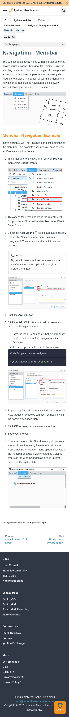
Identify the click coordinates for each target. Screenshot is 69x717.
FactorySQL (10, 599)
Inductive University (15, 570)
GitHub (7, 672)
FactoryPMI (9, 604)
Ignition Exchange (14, 643)
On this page (12, 44)
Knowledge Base (13, 580)
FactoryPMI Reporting (16, 609)
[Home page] (6, 20)
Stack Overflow (12, 633)
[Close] (66, 3)
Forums (7, 638)
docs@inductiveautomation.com (34, 701)
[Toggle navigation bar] (5, 10)
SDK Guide (9, 575)
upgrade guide (54, 2)
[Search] (63, 10)
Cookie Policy (11, 682)
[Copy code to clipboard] (62, 361)
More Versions (11, 614)
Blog (5, 667)
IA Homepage (11, 661)
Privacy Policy (11, 677)
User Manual (10, 565)
